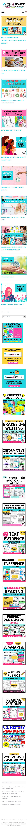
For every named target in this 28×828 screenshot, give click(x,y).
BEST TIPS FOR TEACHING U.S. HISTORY (11, 804)
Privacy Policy (21, 822)
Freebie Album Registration (15, 825)
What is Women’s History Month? (12, 304)
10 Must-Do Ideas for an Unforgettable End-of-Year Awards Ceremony (13, 40)
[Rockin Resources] (14, 5)
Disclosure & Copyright (13, 822)
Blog (8, 825)
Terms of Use (5, 822)
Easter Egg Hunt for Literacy (11, 130)
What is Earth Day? (7, 277)
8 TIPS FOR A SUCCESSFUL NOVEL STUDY (11, 801)
